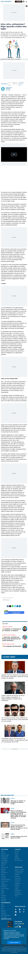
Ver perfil (8, 90)
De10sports (17, 883)
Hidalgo (16, 856)
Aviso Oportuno (18, 872)
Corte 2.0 (3, 853)
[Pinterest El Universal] (23, 912)
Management (4, 83)
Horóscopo (17, 892)
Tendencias (4, 886)
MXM (2, 890)
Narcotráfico (4, 872)
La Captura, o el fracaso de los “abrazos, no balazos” (11, 629)
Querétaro (17, 858)
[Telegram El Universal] (15, 909)
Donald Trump (4, 867)
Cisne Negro (4, 917)
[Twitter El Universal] (23, 909)
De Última (3, 910)
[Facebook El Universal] (19, 909)
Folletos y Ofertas (19, 871)
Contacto (20, 944)
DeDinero (17, 885)
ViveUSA (17, 886)
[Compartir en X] (10, 606)
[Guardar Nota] (20, 606)
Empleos (17, 874)
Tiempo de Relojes (5, 915)
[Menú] (26, 1)
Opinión (5, 623)
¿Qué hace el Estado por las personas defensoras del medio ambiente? (11, 638)
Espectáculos (4, 881)
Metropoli (3, 869)
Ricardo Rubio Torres (8, 644)
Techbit (3, 892)
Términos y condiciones (11, 944)
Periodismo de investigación (4, 857)
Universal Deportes (5, 879)
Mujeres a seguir (5, 855)
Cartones (3, 876)
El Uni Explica (4, 860)
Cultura (3, 883)
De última (3, 895)
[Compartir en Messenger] (15, 606)
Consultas (3, 900)
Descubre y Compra (19, 869)
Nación (2, 851)
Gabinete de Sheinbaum (4, 863)
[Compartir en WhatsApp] (13, 606)
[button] (18, 2)
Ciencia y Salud (5, 888)
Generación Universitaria (18, 879)
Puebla (16, 855)
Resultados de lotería (18, 894)
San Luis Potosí (18, 860)
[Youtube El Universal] (16, 912)
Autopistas (3, 899)
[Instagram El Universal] (20, 912)
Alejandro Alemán (7, 626)
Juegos (16, 888)
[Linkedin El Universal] (15, 915)
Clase (2, 904)
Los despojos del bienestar (12, 646)
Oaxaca (16, 853)
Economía (3, 877)
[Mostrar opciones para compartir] (27, 6)
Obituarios (17, 876)
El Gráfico (17, 881)
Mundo (2, 865)
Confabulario (4, 885)
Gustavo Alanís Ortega (8, 635)
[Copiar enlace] (17, 606)
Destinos (3, 897)
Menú (2, 893)
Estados (3, 870)
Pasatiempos (18, 890)
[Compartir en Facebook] (8, 606)
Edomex (17, 851)
